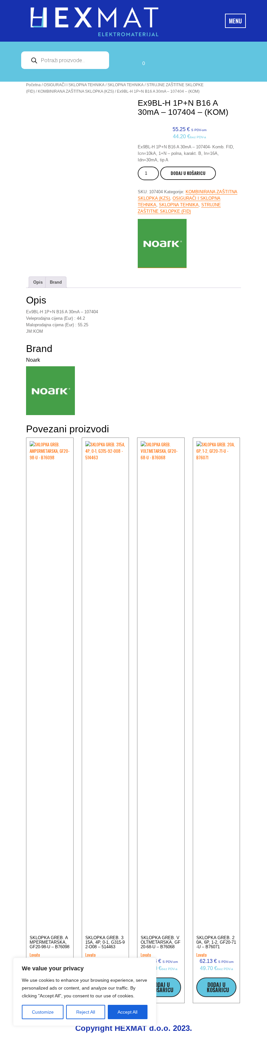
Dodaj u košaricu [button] (162, 987)
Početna (33, 85)
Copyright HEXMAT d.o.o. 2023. (133, 1028)
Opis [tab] (38, 282)
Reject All (85, 1012)
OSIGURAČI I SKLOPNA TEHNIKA (74, 85)
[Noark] (162, 243)
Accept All (127, 1012)
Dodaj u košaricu (188, 173)
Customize (43, 1012)
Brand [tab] (56, 282)
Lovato (35, 954)
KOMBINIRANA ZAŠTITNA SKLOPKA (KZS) (76, 91)
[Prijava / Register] (124, 61)
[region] (84, 992)
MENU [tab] (235, 21)
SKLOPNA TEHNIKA (125, 85)
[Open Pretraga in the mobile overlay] (65, 60)
